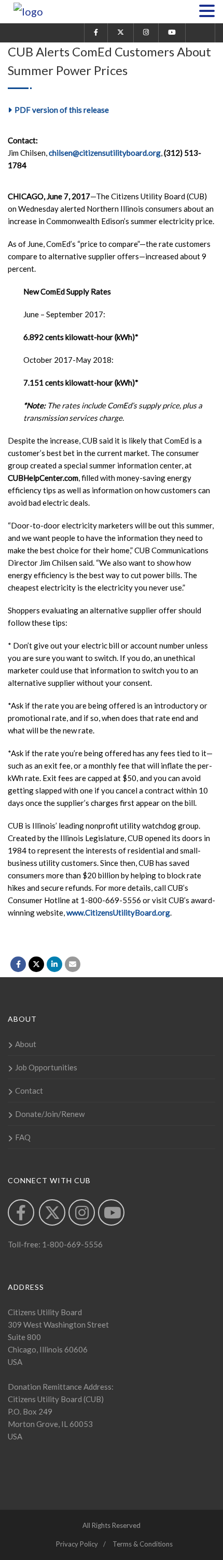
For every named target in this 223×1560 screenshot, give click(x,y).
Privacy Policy (77, 1544)
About (25, 1044)
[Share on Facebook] (18, 964)
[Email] (72, 964)
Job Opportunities (46, 1067)
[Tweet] (36, 964)
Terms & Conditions (143, 1544)
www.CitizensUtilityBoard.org (118, 912)
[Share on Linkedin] (54, 964)
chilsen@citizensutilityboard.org (105, 152)
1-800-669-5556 (71, 1244)
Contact (29, 1090)
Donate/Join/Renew (50, 1114)
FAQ (23, 1137)
